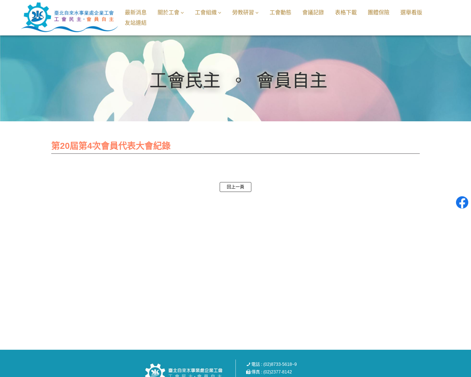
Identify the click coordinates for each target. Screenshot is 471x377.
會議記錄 (313, 13)
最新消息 (136, 13)
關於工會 (168, 13)
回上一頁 (235, 187)
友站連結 (136, 23)
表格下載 (346, 13)
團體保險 (379, 13)
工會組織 (206, 13)
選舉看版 (411, 13)
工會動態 (280, 13)
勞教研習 (243, 13)
